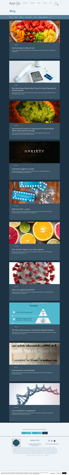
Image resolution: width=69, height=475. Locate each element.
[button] (58, 17)
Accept (64, 473)
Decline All (59, 473)
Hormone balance (29, 17)
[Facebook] (52, 441)
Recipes (16, 17)
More (51, 17)
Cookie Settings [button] (52, 473)
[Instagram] (49, 441)
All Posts (10, 17)
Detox (35, 17)
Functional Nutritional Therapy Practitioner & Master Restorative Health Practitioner (35, 444)
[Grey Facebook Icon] (56, 5)
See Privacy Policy (36, 473)
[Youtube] (58, 5)
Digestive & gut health (43, 17)
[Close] (67, 473)
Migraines (21, 17)
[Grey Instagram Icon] (54, 5)
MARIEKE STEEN (34, 440)
